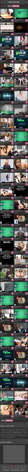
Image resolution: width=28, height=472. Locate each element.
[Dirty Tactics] (21, 219)
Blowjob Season (18, 306)
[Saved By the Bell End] (7, 205)
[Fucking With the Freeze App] (7, 396)
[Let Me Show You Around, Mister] (7, 27)
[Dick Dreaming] (7, 328)
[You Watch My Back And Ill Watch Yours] (21, 123)
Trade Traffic (6, 470)
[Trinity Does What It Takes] (7, 355)
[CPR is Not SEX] (21, 314)
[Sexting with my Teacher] (21, 14)
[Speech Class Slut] (21, 82)
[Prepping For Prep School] (7, 369)
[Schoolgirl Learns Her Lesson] (7, 219)
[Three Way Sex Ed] (21, 109)
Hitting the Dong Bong (6, 183)
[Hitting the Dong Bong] (7, 178)
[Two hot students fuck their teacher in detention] (21, 164)
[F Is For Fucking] (21, 341)
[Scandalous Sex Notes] (7, 82)
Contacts (22, 470)
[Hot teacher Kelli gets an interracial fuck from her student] (7, 410)
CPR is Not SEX (18, 320)
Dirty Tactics (17, 224)
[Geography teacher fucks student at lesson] (7, 123)
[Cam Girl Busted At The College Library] (7, 137)
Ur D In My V (3, 60)
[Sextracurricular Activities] (7, 273)
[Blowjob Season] (21, 300)
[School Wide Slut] (7, 287)
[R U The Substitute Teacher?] (21, 396)
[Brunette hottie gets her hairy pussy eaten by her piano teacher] (7, 68)
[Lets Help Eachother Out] (21, 369)
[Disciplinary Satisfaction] (21, 232)
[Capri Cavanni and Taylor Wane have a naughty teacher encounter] (21, 382)
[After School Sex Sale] (7, 232)
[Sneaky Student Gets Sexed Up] (21, 410)
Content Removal (15, 470)
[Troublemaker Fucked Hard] (7, 191)
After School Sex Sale (5, 238)
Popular (16, 6)
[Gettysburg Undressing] (21, 41)
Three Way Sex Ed (19, 115)
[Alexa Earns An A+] (7, 382)
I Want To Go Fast (18, 361)
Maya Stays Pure (18, 279)
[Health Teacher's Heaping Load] (7, 109)
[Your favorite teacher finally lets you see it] (7, 96)
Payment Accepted (19, 183)
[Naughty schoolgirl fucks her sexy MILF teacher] (7, 150)
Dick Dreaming (4, 333)
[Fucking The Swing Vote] (7, 14)
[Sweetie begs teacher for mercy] (21, 27)
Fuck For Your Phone (19, 333)
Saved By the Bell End (5, 211)
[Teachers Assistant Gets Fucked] (7, 314)
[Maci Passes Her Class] (7, 260)
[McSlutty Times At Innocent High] (21, 205)
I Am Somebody (4, 170)
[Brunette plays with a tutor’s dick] (21, 96)
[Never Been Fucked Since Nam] (7, 341)
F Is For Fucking (18, 347)
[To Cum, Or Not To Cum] (21, 55)
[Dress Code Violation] (21, 150)
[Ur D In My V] (7, 55)
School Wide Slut (4, 292)
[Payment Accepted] (21, 178)
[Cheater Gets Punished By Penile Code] (7, 300)
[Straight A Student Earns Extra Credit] (21, 246)
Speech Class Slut (19, 88)
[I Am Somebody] (7, 164)
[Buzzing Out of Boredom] (21, 137)
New (10, 6)
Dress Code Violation (19, 156)
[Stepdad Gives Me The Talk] (21, 260)
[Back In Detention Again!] (21, 191)
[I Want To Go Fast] (21, 355)
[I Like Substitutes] (7, 246)
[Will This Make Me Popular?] (21, 68)
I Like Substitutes (5, 252)
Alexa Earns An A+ (5, 388)
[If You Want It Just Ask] (7, 41)
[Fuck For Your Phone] (21, 328)
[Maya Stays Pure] (21, 273)
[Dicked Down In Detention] (21, 287)
